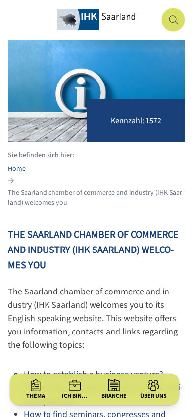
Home (17, 169)
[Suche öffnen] (173, 20)
